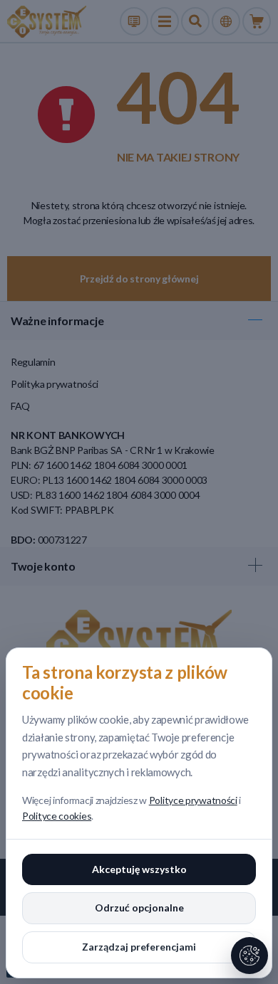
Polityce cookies (56, 816)
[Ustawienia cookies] (249, 955)
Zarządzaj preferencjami (139, 947)
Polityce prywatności (193, 800)
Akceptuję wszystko (139, 869)
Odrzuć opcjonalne (139, 907)
